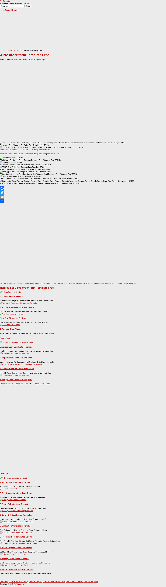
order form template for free (45, 283)
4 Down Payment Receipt (11, 296)
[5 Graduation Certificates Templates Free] (16, 522)
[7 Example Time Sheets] (10, 325)
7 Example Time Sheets (10, 329)
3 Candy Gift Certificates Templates (16, 515)
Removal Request (12, 10)
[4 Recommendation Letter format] (13, 478)
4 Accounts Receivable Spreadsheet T (17, 307)
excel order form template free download (19, 283)
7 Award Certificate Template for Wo (16, 569)
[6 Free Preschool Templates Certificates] (16, 533)
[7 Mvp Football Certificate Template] (14, 353)
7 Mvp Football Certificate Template (16, 358)
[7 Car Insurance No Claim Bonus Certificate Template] (21, 364)
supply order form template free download (120, 283)
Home (2, 50)
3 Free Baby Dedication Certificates (16, 548)
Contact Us (4, 582)
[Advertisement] (78, 31)
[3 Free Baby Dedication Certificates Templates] (18, 543)
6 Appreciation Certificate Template (16, 347)
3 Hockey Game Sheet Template (14, 559)
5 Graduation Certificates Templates (16, 526)
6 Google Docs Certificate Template (16, 379)
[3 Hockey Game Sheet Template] (13, 554)
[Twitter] (83, 192)
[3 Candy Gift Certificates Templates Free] (16, 511)
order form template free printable (69, 283)
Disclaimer (13, 582)
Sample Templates (41, 59)
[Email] (83, 197)
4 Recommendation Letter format (15, 482)
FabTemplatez (5, 1)
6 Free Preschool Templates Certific (16, 537)
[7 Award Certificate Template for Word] (15, 565)
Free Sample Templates (75, 582)
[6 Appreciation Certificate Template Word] (16, 342)
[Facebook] (83, 188)
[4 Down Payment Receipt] (10, 292)
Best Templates (59, 582)
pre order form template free (93, 283)
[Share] (83, 201)
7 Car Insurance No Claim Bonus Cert (17, 368)
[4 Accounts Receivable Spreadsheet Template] (18, 303)
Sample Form (11, 50)
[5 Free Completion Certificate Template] (15, 489)
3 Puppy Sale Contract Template (14, 504)
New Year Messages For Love (13, 318)
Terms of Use (48, 582)
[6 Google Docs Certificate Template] (14, 375)
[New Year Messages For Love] (12, 314)
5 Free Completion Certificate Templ (16, 493)
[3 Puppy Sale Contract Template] (13, 500)
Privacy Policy (22, 582)
